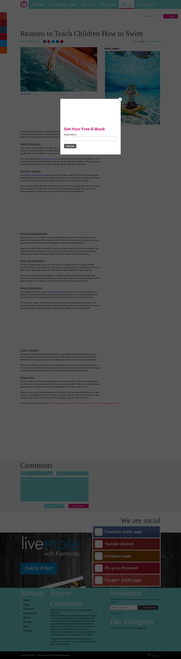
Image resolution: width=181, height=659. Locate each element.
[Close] (120, 99)
